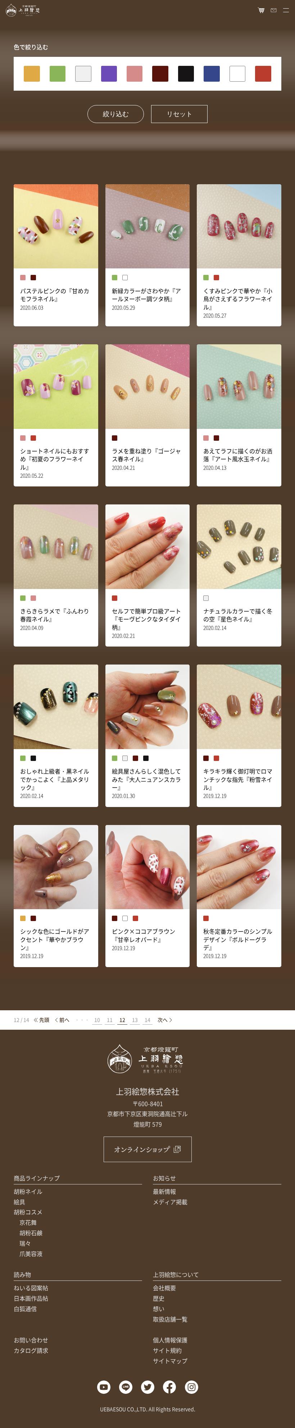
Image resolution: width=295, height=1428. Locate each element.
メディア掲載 (170, 1201)
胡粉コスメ (28, 1211)
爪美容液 (30, 1253)
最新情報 (164, 1191)
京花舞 (28, 1222)
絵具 (19, 1201)
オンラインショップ (142, 1149)
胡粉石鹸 (30, 1232)
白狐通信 (25, 1308)
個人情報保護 (170, 1340)
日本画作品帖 (31, 1298)
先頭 (44, 1019)
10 (97, 1019)
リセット (179, 114)
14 (147, 1019)
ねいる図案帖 (31, 1287)
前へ (64, 1019)
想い (158, 1308)
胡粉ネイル (28, 1191)
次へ (163, 1019)
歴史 (158, 1298)
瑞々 (25, 1243)
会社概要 (164, 1287)
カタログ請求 (31, 1350)
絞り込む (116, 114)
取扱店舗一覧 (170, 1319)
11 (110, 1019)
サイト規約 (167, 1350)
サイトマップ (170, 1360)
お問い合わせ (31, 1340)
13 (135, 1019)
